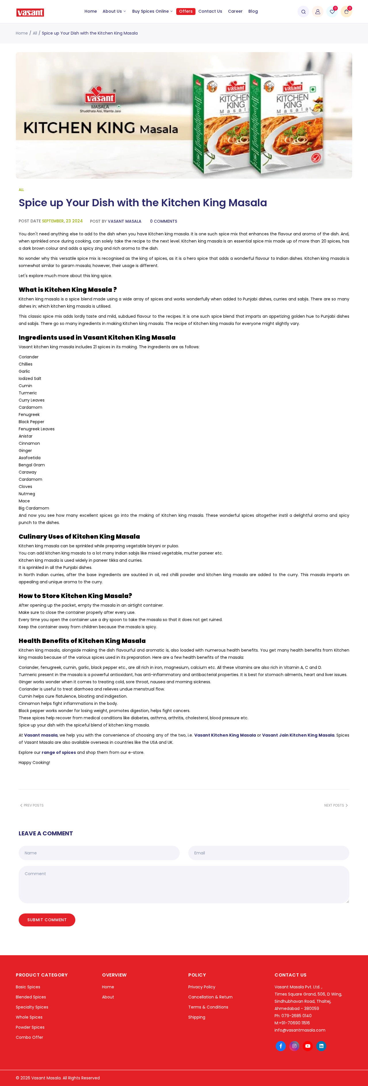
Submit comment (47, 920)
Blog (253, 11)
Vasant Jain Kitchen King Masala (298, 735)
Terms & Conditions (208, 1007)
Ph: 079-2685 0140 (293, 1016)
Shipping (196, 1017)
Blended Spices (31, 997)
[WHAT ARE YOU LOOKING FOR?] (303, 11)
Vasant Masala (124, 221)
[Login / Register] (317, 11)
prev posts (34, 805)
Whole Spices (29, 1017)
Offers (186, 11)
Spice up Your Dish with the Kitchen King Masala (143, 202)
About (108, 997)
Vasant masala (40, 735)
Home (91, 11)
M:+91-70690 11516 (292, 1023)
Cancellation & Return (210, 997)
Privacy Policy (201, 987)
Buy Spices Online (151, 11)
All (35, 33)
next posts (334, 805)
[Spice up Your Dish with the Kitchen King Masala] (184, 115)
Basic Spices (28, 987)
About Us (113, 11)
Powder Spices (30, 1027)
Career (235, 11)
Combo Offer (29, 1037)
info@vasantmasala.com (300, 1030)
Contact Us (210, 11)
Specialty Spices (32, 1007)
